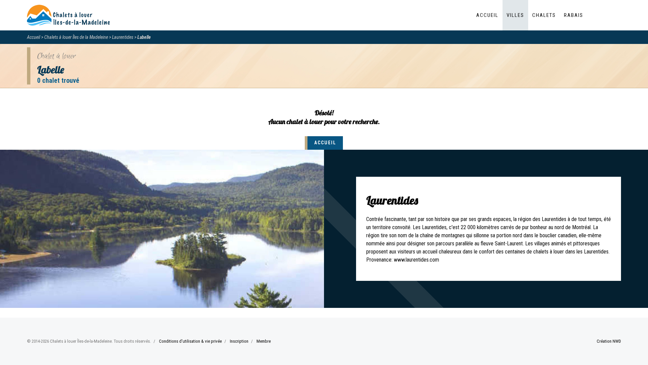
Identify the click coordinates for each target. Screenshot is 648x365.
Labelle (144, 37)
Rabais (573, 15)
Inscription (239, 341)
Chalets (544, 15)
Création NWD (609, 341)
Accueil (487, 15)
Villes (515, 15)
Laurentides (122, 37)
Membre (263, 341)
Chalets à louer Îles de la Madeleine (76, 37)
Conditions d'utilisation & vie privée (190, 341)
